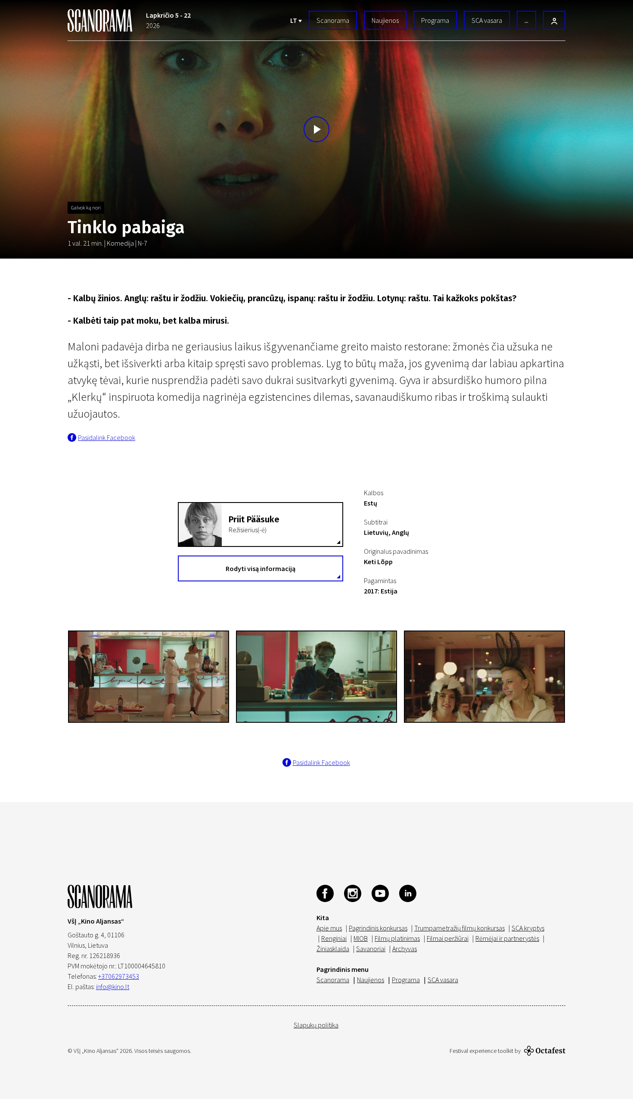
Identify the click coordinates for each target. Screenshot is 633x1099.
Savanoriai (370, 948)
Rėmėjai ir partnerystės (507, 938)
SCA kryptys (528, 928)
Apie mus (329, 928)
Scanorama (332, 20)
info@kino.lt (112, 986)
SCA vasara (487, 20)
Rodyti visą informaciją (260, 568)
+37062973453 (118, 976)
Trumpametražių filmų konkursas (459, 928)
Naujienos (385, 20)
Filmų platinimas (397, 938)
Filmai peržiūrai (448, 938)
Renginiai (334, 938)
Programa (435, 20)
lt (294, 20)
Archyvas (404, 948)
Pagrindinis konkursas (378, 928)
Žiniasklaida (332, 948)
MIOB (361, 938)
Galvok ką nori (86, 207)
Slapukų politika (316, 1025)
